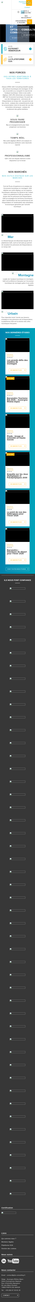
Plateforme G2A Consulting (24, 2)
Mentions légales (7, 1242)
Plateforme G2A (7, 1245)
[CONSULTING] (6, 3)
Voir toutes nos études (16, 569)
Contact (27, 7)
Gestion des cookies (8, 1248)
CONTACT (6, 1295)
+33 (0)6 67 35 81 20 (12, 1290)
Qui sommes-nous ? (8, 1238)
